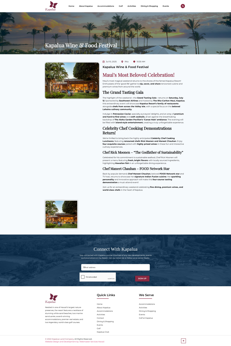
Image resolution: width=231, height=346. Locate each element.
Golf (121, 6)
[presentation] (98, 277)
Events (166, 6)
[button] (183, 6)
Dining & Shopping (149, 6)
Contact (100, 318)
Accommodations (105, 6)
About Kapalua (86, 6)
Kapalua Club (103, 332)
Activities (132, 6)
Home (71, 6)
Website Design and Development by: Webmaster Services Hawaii (74, 341)
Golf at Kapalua (146, 318)
